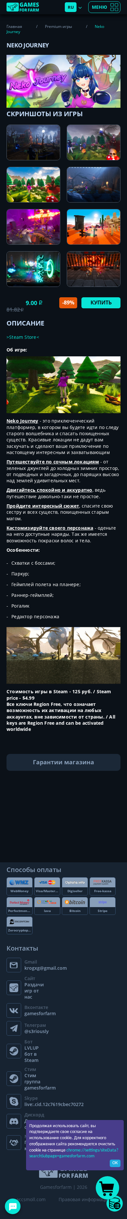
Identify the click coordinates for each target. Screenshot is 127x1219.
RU (71, 7)
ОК (115, 1163)
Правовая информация (85, 1199)
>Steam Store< (23, 337)
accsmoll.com (31, 1199)
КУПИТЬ (101, 302)
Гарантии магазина (63, 762)
